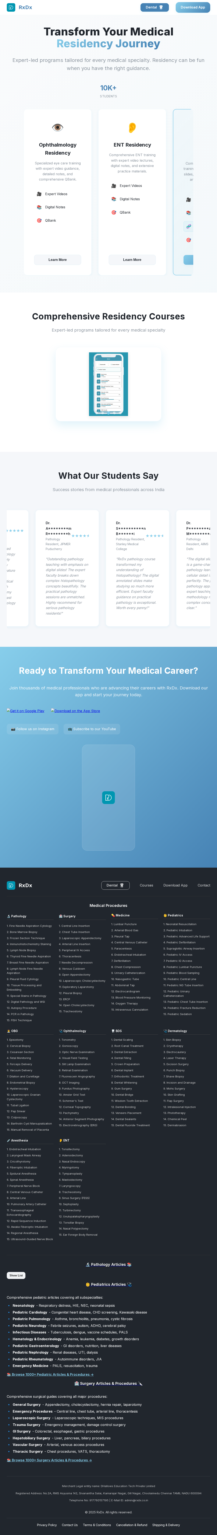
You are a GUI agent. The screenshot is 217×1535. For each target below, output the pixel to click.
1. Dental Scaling (122, 1039)
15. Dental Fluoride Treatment (130, 1125)
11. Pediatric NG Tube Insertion (183, 985)
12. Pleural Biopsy (70, 993)
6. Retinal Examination (73, 1070)
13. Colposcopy (17, 1117)
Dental (152, 7)
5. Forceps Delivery (19, 1064)
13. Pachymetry (69, 1113)
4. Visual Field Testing (73, 1058)
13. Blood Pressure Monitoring (130, 997)
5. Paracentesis (121, 948)
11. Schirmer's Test (71, 1100)
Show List (16, 1275)
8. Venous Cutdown (72, 968)
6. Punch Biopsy (174, 1070)
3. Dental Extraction (124, 1052)
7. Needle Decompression (76, 962)
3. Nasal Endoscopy (72, 1161)
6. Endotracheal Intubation (128, 954)
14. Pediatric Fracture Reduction (184, 1008)
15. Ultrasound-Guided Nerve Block (30, 1239)
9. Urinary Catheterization (128, 973)
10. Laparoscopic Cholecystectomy (82, 980)
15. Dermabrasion (174, 1125)
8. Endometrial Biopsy (21, 1082)
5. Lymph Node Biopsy (21, 950)
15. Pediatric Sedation (177, 1014)
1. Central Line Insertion (74, 925)
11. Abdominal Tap (123, 985)
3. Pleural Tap (120, 936)
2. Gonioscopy (68, 1046)
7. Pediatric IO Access (177, 960)
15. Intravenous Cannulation (129, 1009)
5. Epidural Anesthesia (21, 1173)
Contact (204, 885)
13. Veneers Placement (126, 1113)
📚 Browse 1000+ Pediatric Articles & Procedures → (50, 1374)
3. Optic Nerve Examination (77, 1052)
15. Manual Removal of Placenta (28, 1129)
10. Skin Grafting (174, 1094)
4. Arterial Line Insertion (74, 944)
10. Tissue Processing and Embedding (24, 987)
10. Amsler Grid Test (72, 1094)
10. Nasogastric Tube (125, 979)
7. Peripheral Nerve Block (23, 1186)
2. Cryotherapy (173, 1046)
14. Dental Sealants (123, 1119)
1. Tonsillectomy (69, 1149)
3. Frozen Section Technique (26, 938)
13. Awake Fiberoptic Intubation (27, 1226)
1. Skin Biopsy (172, 1039)
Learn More (58, 260)
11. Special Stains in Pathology (26, 995)
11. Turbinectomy (70, 1210)
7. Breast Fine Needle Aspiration (28, 962)
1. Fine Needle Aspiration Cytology (29, 925)
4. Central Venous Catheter (129, 942)
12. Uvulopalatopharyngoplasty (79, 1216)
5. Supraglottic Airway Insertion (184, 948)
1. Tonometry (67, 1039)
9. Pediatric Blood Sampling (181, 973)
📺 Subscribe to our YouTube (92, 729)
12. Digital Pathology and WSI (26, 1001)
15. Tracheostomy (70, 1011)
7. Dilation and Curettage (23, 1076)
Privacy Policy (47, 1525)
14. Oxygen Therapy (124, 1003)
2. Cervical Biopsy (19, 1046)
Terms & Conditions (97, 1525)
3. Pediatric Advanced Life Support (186, 936)
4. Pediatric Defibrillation (179, 942)
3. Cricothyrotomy (18, 1161)
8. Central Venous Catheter (25, 1192)
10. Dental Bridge (122, 1094)
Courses (146, 885)
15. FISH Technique (19, 1020)
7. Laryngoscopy (70, 1186)
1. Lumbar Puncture (124, 924)
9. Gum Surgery (121, 1088)
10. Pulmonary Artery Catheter (26, 1204)
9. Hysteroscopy (17, 1088)
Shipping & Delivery (166, 1525)
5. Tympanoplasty (70, 1173)
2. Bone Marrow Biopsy (22, 932)
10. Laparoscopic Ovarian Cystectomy (23, 1097)
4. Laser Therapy (174, 1058)
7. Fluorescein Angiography (77, 1076)
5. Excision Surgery (176, 1064)
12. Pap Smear (16, 1111)
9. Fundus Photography (74, 1088)
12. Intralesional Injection (179, 1107)
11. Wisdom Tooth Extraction (129, 1100)
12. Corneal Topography (75, 1107)
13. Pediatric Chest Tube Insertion (185, 1001)
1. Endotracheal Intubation (24, 1149)
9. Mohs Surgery (174, 1088)
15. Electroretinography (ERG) (78, 1125)
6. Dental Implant (122, 1070)
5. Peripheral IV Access (74, 950)
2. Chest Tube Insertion (74, 932)
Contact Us (70, 1525)
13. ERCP (64, 999)
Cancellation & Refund (131, 1525)
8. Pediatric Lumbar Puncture (182, 967)
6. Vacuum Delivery (19, 1070)
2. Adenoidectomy (71, 1155)
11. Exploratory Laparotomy (76, 987)
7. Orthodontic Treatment (127, 1076)
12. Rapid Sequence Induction (26, 1221)
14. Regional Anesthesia (22, 1233)
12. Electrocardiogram (125, 991)
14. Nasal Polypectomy (73, 1228)
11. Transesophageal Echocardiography (20, 1212)
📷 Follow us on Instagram (32, 729)
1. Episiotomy (15, 1039)
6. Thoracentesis (70, 956)
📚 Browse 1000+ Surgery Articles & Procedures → (49, 1460)
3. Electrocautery (174, 1052)
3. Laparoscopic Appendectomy (80, 938)
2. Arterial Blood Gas (124, 930)
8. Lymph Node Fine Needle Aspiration (25, 971)
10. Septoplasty (69, 1204)
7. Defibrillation (121, 960)
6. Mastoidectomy (70, 1179)
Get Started (132, 260)
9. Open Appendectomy (74, 974)
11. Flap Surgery (173, 1100)
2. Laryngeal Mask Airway (24, 1155)
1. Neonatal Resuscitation (179, 924)
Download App (193, 7)
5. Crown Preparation (125, 1064)
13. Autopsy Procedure (22, 1008)
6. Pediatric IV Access (177, 954)
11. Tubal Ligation (18, 1105)
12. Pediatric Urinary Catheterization (176, 993)
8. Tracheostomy (70, 1192)
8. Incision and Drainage (179, 1082)
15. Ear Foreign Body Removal (78, 1234)
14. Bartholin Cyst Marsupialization (29, 1123)
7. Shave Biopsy (173, 1076)
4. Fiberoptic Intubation (22, 1167)
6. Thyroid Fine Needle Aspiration (29, 956)
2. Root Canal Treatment (127, 1046)
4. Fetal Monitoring (19, 1058)
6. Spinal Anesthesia (20, 1179)
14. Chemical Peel (175, 1119)
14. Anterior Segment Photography (81, 1119)
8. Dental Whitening (124, 1082)
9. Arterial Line (16, 1198)
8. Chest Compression (126, 967)
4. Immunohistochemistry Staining (29, 944)
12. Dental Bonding (123, 1107)
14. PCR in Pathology (20, 1014)
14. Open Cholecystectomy (76, 1005)
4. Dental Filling (121, 1058)
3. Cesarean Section (20, 1052)
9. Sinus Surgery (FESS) (74, 1198)
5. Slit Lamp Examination (75, 1064)
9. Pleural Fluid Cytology (23, 979)
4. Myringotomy (69, 1167)
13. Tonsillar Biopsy (71, 1222)
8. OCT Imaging (69, 1082)
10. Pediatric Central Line (179, 979)
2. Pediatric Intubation (177, 930)
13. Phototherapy (174, 1113)
